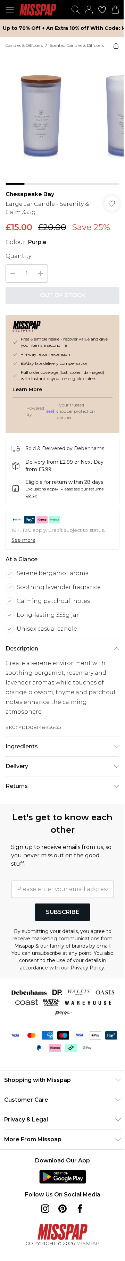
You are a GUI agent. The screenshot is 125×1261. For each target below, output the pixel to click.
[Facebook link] (80, 1208)
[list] (62, 119)
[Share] (116, 45)
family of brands (69, 946)
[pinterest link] (62, 1208)
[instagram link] (45, 1208)
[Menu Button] (10, 10)
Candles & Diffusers (24, 45)
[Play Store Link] (62, 1177)
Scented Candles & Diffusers (77, 45)
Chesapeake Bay (30, 194)
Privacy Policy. (87, 968)
